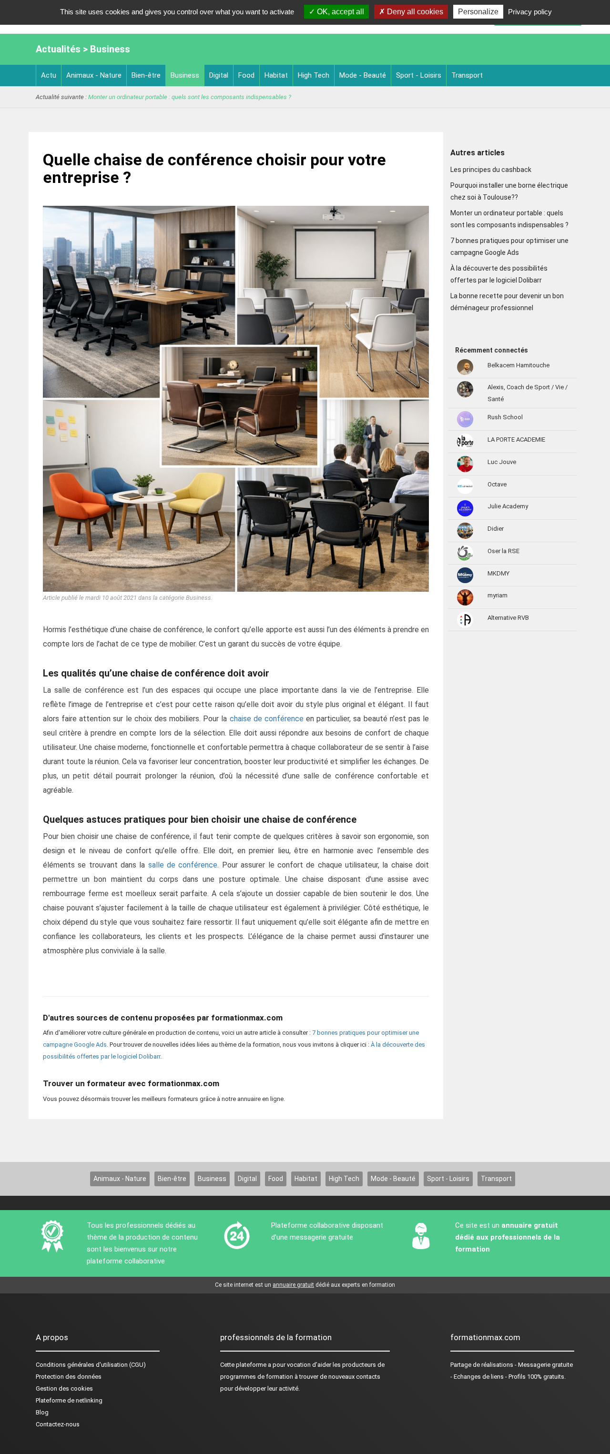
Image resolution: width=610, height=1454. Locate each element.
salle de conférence (183, 864)
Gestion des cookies (64, 1388)
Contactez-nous (58, 1424)
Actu (48, 75)
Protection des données (69, 1376)
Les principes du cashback (490, 169)
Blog (42, 1412)
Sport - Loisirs (418, 75)
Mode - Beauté (362, 75)
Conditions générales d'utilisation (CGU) (91, 1364)
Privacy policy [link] (530, 12)
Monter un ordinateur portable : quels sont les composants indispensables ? (189, 97)
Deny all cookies (414, 12)
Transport (467, 75)
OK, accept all (339, 12)
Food (246, 75)
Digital (218, 75)
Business (185, 75)
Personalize (478, 12)
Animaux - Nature (94, 75)
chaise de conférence (267, 718)
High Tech (313, 75)
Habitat (276, 75)
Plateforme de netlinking (69, 1400)
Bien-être (146, 75)
